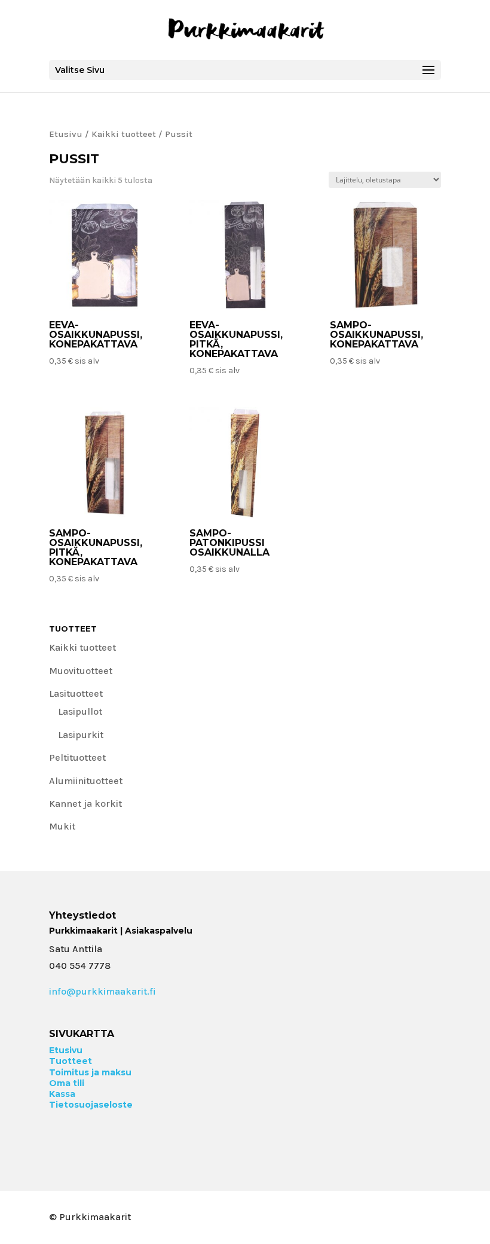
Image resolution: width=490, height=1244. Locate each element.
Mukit (62, 826)
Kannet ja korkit (85, 803)
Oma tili (66, 1083)
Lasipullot (80, 711)
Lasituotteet (76, 693)
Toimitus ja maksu (90, 1072)
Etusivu (65, 134)
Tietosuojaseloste (91, 1104)
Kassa (62, 1093)
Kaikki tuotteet (123, 134)
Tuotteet (70, 1061)
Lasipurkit (80, 734)
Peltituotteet (77, 757)
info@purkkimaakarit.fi (102, 991)
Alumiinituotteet (85, 780)
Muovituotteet (80, 670)
